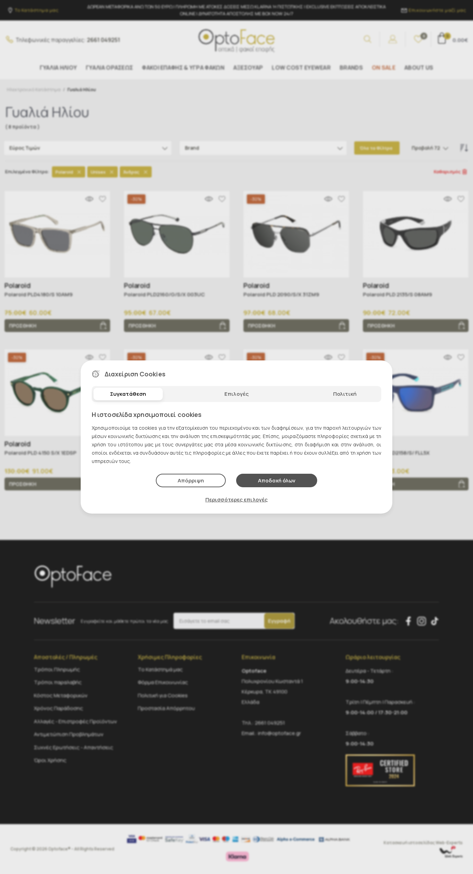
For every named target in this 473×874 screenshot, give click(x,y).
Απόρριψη (191, 480)
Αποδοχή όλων (276, 480)
